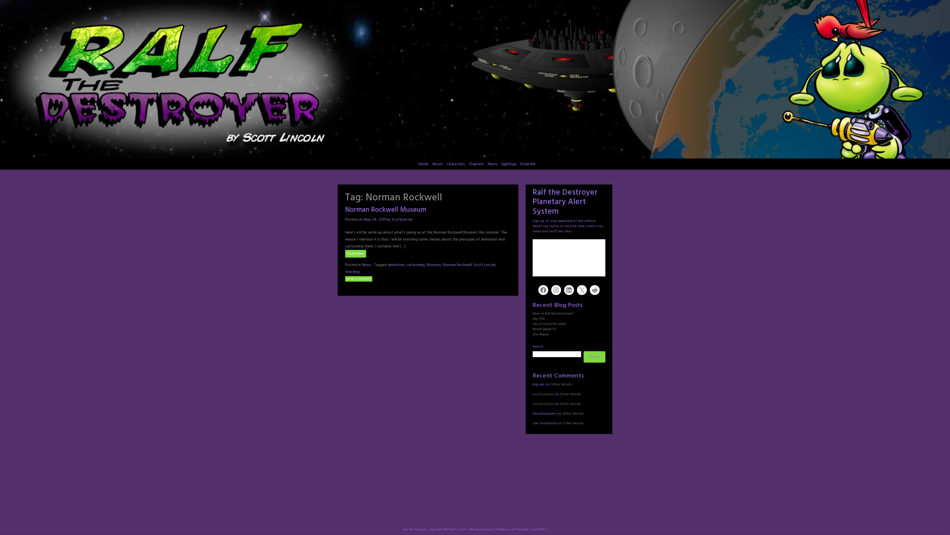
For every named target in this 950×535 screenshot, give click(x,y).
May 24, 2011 (374, 219)
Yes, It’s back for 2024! (549, 324)
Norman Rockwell (457, 265)
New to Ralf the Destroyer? (553, 314)
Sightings (509, 164)
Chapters (476, 164)
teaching (352, 272)
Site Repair (541, 334)
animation (396, 265)
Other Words (561, 384)
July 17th (539, 319)
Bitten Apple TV (544, 329)
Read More (355, 254)
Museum (434, 265)
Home (423, 164)
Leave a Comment (359, 278)
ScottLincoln (402, 219)
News (492, 164)
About (437, 164)
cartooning (415, 265)
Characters (456, 164)
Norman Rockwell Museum (385, 209)
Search (538, 346)
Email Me (528, 164)
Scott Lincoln (485, 265)
